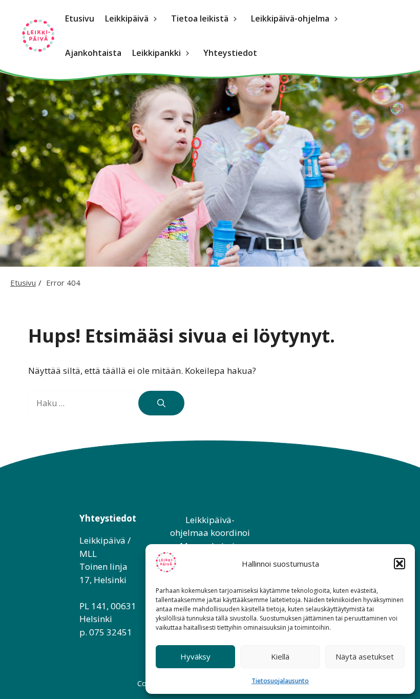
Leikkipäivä (127, 18)
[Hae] (161, 403)
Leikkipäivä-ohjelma (290, 18)
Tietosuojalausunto (280, 680)
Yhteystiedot (230, 52)
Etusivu (79, 18)
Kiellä (280, 656)
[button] (399, 563)
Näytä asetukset (364, 656)
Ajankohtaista (93, 52)
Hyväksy (195, 656)
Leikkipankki (156, 52)
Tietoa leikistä (199, 18)
